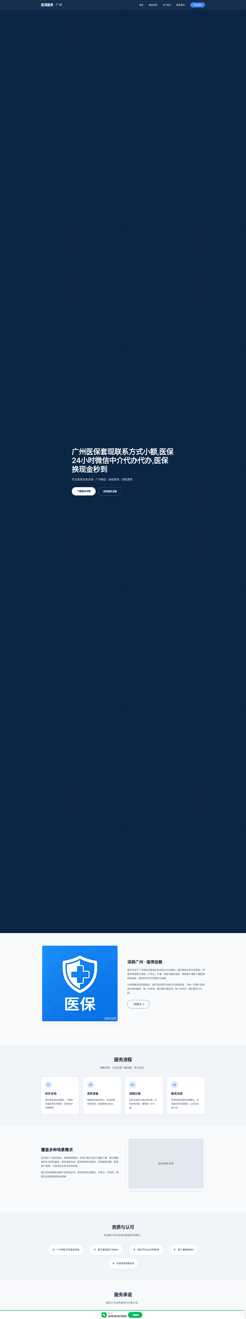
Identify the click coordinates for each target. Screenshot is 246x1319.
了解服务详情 (84, 491)
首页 (141, 5)
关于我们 (167, 5)
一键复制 (135, 1315)
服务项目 (153, 5)
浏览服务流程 (110, 491)
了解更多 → (138, 1004)
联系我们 (180, 5)
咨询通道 (197, 5)
